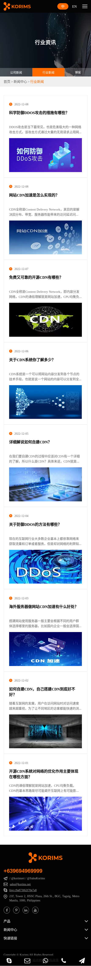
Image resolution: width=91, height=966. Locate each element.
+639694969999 (23, 871)
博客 (78, 72)
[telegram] (82, 960)
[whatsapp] (45, 960)
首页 (7, 81)
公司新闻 (16, 72)
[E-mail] (27, 960)
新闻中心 (20, 81)
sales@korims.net (20, 884)
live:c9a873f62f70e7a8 (23, 890)
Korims (24, 955)
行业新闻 (48, 72)
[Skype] (9, 960)
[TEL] (64, 960)
